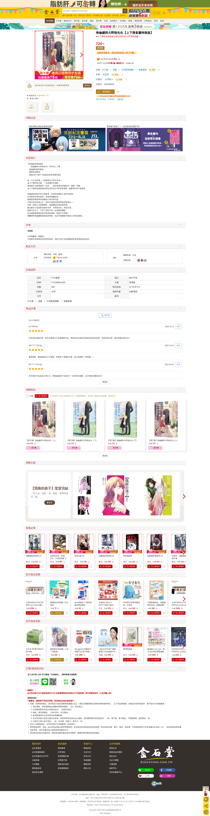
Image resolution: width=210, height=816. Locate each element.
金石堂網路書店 (38, 752)
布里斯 (106, 74)
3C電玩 (123, 21)
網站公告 (87, 768)
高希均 (122, 15)
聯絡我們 (87, 764)
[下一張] (81, 55)
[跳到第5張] (82, 77)
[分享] (206, 806)
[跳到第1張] (75, 77)
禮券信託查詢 (63, 764)
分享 (178, 326)
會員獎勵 (49, 21)
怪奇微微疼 (127, 556)
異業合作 (113, 748)
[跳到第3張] (78, 77)
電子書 (98, 21)
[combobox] (92, 11)
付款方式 (87, 752)
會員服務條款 (63, 768)
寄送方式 (87, 756)
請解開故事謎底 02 (106, 556)
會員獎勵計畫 (63, 756)
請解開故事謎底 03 (155, 556)
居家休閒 (138, 21)
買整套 (100, 48)
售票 (162, 21)
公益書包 (107, 15)
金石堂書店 (36, 748)
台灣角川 (109, 79)
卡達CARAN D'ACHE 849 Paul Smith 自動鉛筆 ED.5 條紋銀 (35, 605)
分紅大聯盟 (113, 760)
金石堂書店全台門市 (40, 756)
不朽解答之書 (98, 15)
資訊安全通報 (37, 772)
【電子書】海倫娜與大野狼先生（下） (82, 440)
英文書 (84, 21)
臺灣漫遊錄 (127, 649)
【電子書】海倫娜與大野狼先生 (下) (121, 440)
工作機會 (35, 764)
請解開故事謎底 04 (33, 556)
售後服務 (87, 760)
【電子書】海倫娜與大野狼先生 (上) (162, 440)
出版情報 (35, 760)
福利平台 (113, 768)
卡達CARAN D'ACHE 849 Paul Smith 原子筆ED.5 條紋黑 (181, 605)
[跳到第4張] (80, 77)
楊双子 (88, 15)
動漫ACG (67, 21)
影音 (156, 21)
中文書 (58, 21)
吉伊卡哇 (115, 15)
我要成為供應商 (115, 752)
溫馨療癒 (142, 70)
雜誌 (92, 21)
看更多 (87, 85)
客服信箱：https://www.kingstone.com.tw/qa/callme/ (105, 805)
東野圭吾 (81, 15)
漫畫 (115, 70)
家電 (130, 21)
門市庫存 (111, 99)
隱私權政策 (36, 768)
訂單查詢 (61, 752)
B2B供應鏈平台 (115, 772)
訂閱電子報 (62, 760)
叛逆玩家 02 (79, 556)
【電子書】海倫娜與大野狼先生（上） (41, 440)
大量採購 (120, 99)
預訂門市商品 (101, 99)
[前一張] (36, 55)
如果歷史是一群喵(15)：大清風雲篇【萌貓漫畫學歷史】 (59, 558)
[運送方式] (206, 812)
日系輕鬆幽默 (127, 70)
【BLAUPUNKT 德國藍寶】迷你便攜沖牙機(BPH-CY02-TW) (108, 651)
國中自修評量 (67, 15)
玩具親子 (113, 21)
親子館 (76, 21)
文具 (106, 21)
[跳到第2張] (77, 77)
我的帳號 (61, 748)
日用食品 (148, 21)
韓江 (75, 15)
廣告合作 (113, 756)
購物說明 (87, 748)
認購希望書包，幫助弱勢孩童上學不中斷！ (116, 53)
